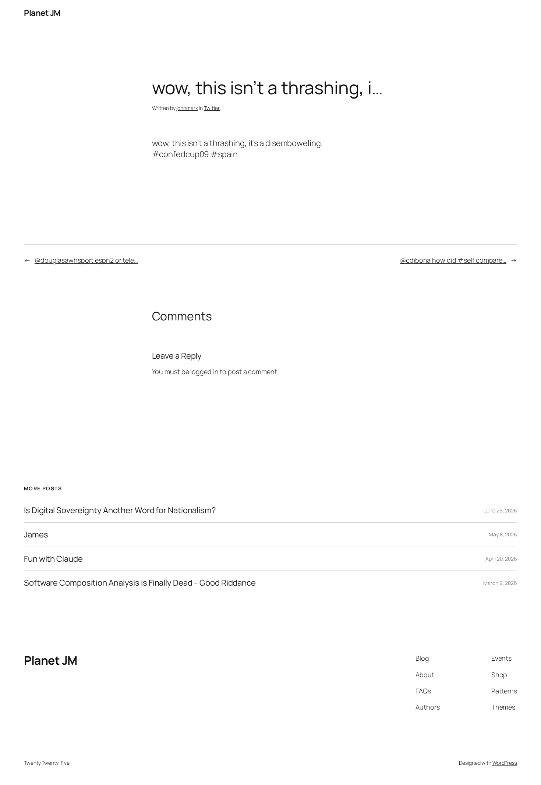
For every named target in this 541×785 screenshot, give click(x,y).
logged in (204, 371)
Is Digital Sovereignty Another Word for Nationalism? (120, 510)
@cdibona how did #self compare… (453, 260)
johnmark (187, 107)
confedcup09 (184, 154)
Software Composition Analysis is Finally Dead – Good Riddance (140, 582)
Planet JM (42, 12)
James (36, 534)
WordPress (504, 762)
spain (228, 154)
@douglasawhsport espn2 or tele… (86, 260)
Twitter (212, 107)
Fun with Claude (53, 559)
